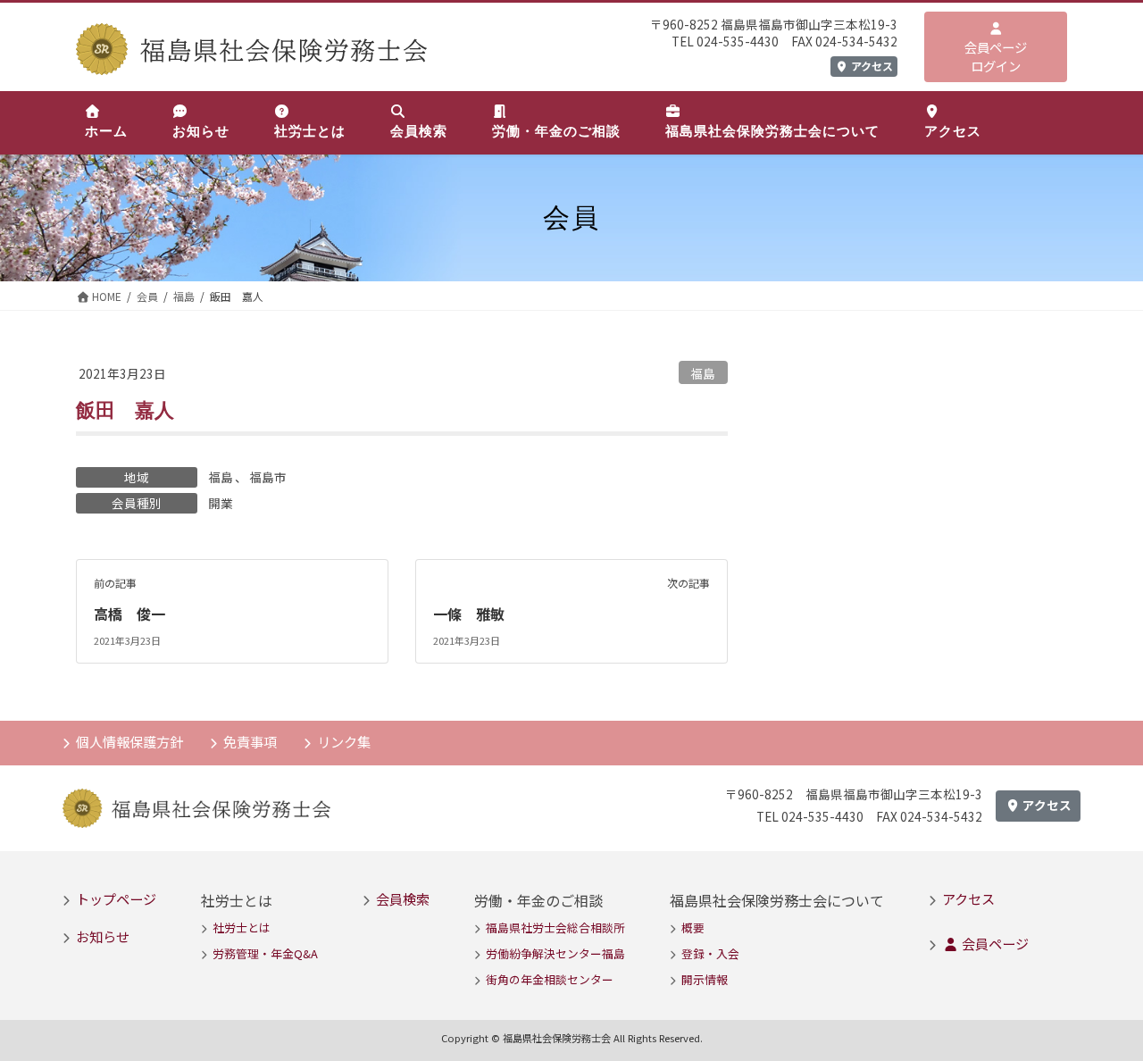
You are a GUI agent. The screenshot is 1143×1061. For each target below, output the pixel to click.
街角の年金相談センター (549, 979)
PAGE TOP (1101, 1012)
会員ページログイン (995, 57)
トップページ (116, 898)
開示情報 (704, 979)
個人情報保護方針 (129, 741)
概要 (693, 927)
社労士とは (242, 927)
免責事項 (250, 741)
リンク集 (344, 741)
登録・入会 (710, 953)
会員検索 (403, 898)
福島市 (268, 477)
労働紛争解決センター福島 (555, 953)
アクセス (870, 65)
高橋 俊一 (129, 613)
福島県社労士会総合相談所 (555, 927)
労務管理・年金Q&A (265, 953)
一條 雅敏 (469, 613)
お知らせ (102, 936)
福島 (702, 373)
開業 (220, 503)
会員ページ (994, 943)
